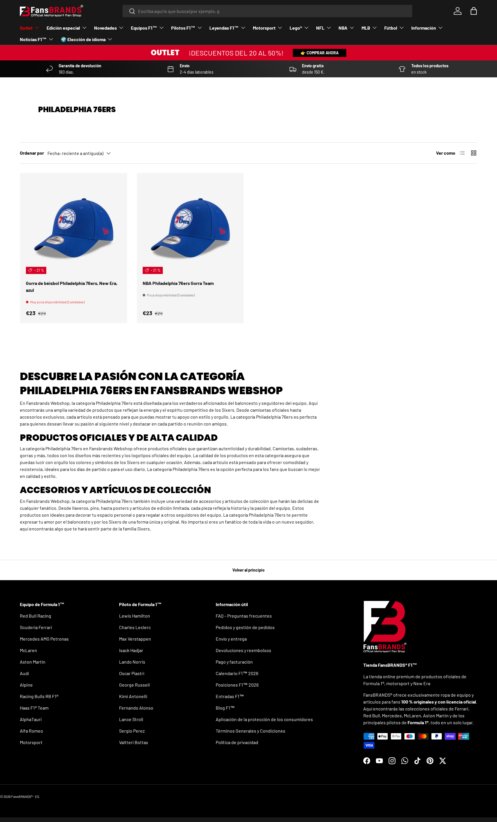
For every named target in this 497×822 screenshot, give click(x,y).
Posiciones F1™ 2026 (237, 684)
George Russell (134, 684)
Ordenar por (32, 153)
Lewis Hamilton (134, 615)
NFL (320, 27)
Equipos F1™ (144, 27)
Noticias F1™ (33, 39)
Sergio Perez (132, 730)
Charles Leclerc (135, 627)
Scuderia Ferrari (36, 627)
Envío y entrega (231, 638)
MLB (366, 27)
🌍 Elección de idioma (83, 39)
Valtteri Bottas (133, 742)
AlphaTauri (31, 719)
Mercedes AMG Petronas (44, 638)
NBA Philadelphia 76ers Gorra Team (178, 283)
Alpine (26, 684)
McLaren (28, 650)
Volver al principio (248, 570)
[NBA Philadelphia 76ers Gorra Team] (190, 226)
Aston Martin (32, 661)
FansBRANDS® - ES (25, 796)
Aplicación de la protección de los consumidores (264, 719)
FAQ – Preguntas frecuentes (244, 615)
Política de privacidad (237, 742)
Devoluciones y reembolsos (243, 650)
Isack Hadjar (131, 650)
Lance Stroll (131, 719)
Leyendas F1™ (224, 27)
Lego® (296, 27)
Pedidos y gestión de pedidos (245, 627)
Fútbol (390, 27)
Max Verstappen (135, 638)
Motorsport (264, 27)
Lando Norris (132, 661)
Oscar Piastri (131, 673)
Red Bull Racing (35, 615)
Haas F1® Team (34, 707)
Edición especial (63, 27)
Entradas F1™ (230, 696)
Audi (24, 673)
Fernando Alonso (136, 707)
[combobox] (267, 11)
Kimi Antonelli (133, 696)
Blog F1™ (225, 707)
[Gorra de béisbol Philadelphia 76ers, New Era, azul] (73, 226)
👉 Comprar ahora (320, 52)
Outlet (26, 27)
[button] (473, 11)
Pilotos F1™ (183, 27)
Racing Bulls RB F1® (39, 696)
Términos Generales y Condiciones (250, 730)
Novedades (105, 27)
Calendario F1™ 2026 (237, 673)
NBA (343, 27)
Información (423, 27)
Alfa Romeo (31, 730)
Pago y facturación (234, 661)
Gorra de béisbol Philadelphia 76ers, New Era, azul (71, 286)
